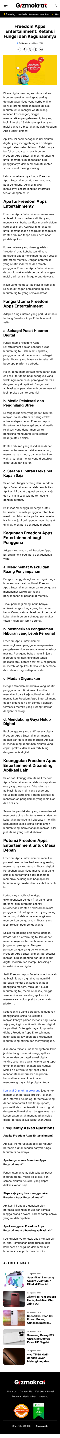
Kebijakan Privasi (44, 1391)
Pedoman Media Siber (24, 1396)
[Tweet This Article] (30, 49)
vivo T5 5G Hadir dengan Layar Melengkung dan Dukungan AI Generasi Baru (41, 1361)
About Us (11, 1391)
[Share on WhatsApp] (35, 49)
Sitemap (43, 1396)
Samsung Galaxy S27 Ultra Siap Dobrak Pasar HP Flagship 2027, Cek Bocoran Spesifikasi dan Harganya (40, 1343)
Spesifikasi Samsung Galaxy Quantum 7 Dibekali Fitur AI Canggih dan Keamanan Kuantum (40, 1284)
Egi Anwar (23, 43)
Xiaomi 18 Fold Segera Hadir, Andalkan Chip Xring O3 (41, 1300)
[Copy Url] (18, 49)
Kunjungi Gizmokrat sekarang (21, 1090)
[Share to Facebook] (24, 49)
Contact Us (26, 1391)
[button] (55, 5)
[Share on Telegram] (41, 49)
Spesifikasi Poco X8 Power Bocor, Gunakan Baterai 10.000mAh (40, 1321)
